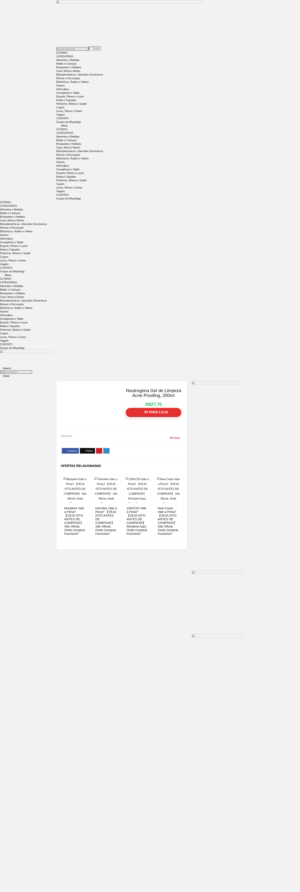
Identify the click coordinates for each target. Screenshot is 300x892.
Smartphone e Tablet (68, 92)
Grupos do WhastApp (68, 121)
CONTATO (62, 118)
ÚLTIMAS (61, 52)
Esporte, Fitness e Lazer (70, 96)
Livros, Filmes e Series (69, 111)
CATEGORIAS (64, 56)
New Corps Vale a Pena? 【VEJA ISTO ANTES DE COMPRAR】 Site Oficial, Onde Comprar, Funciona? (168, 520)
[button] (150, 125)
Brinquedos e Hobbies (68, 67)
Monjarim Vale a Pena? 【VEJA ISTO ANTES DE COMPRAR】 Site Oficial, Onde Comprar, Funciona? (75, 520)
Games (60, 85)
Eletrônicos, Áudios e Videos (72, 81)
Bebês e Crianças (66, 63)
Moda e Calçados (66, 100)
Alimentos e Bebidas (68, 59)
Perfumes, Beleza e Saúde (71, 103)
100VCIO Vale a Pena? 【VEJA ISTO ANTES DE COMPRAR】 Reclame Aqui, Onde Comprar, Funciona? (137, 520)
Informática (62, 89)
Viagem (60, 114)
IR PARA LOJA (155, 412)
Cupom (60, 107)
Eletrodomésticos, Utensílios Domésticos (79, 74)
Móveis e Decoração (68, 78)
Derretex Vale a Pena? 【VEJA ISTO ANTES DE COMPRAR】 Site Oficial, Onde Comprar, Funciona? (106, 520)
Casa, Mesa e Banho (68, 70)
